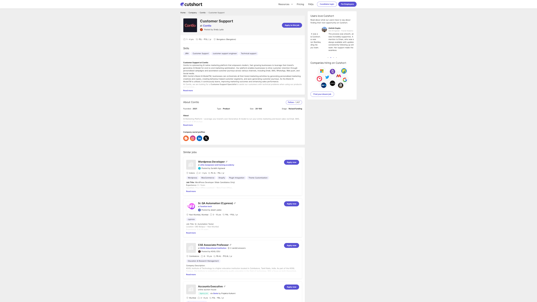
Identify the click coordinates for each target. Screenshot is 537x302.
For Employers (347, 4)
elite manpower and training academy (217, 165)
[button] (237, 248)
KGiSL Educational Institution (213, 248)
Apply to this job (292, 25)
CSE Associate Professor (213, 244)
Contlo (207, 25)
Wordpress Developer (211, 161)
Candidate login (327, 4)
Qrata (215, 293)
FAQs (311, 4)
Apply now (291, 162)
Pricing (300, 4)
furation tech (206, 206)
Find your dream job (322, 94)
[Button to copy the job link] (226, 162)
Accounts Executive (210, 286)
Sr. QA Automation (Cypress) (215, 203)
